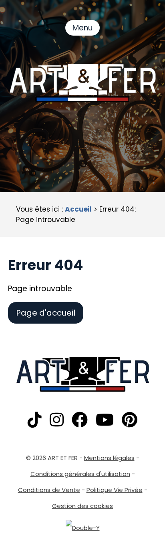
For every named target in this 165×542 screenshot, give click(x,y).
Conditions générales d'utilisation (80, 474)
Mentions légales (109, 458)
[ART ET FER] (83, 83)
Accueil (78, 209)
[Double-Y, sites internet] (83, 528)
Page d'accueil (45, 312)
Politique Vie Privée (115, 490)
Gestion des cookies (82, 506)
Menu (82, 27)
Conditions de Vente (49, 490)
